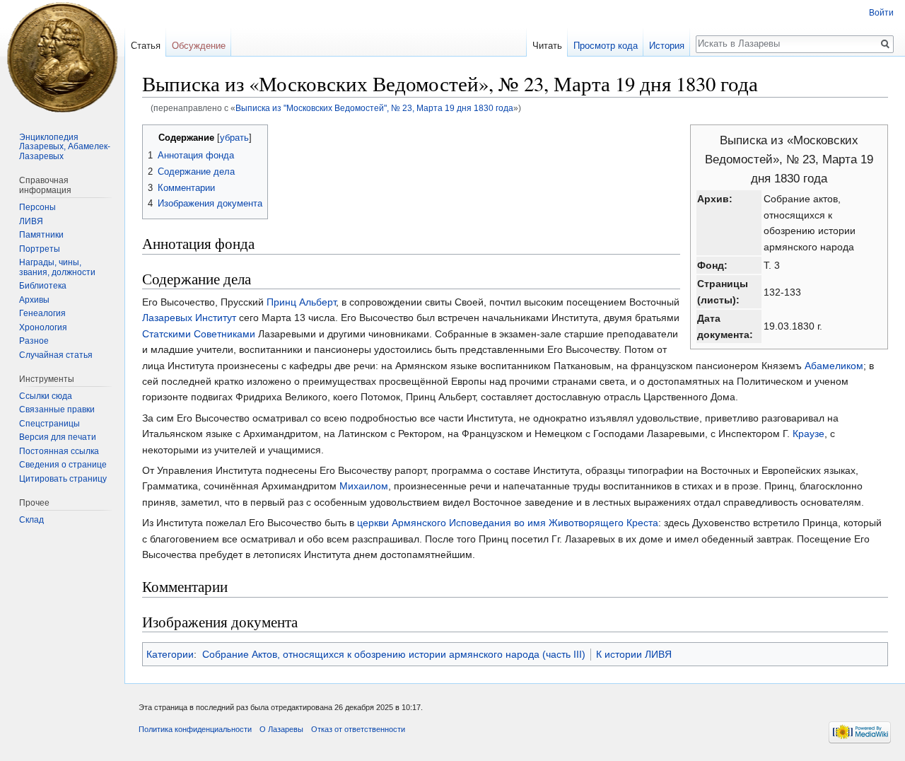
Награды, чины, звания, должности (57, 267)
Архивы (34, 300)
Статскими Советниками (198, 333)
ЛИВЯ (31, 221)
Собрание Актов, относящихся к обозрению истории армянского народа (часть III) (393, 654)
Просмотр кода (605, 45)
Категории (170, 654)
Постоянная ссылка (59, 451)
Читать (547, 45)
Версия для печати (57, 437)
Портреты (39, 249)
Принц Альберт (301, 302)
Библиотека (42, 286)
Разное (34, 341)
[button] (155, 136)
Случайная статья (56, 355)
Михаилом (363, 486)
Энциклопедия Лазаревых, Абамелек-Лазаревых (64, 146)
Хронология (43, 327)
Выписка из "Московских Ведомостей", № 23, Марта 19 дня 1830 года (374, 107)
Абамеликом (834, 365)
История (666, 45)
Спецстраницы (49, 424)
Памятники (41, 235)
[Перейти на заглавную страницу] (62, 56)
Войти (881, 13)
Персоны (37, 207)
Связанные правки (57, 409)
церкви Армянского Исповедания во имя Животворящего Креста (507, 522)
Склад (31, 520)
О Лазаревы (281, 729)
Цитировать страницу (63, 479)
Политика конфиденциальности (195, 729)
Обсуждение (199, 45)
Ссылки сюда (45, 396)
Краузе (808, 433)
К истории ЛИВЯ (634, 654)
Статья (145, 45)
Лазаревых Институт (189, 317)
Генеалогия (42, 313)
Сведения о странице (63, 465)
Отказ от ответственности (358, 729)
